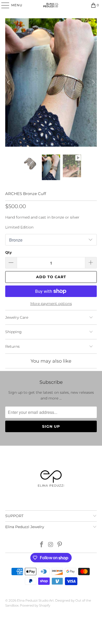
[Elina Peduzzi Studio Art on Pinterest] (60, 545)
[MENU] (3, 5)
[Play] (51, 82)
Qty (8, 252)
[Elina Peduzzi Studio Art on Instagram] (51, 545)
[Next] (93, 82)
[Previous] (9, 82)
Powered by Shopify (35, 605)
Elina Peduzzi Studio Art (35, 600)
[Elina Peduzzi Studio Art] (51, 5)
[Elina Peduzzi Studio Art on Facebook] (42, 545)
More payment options (51, 303)
